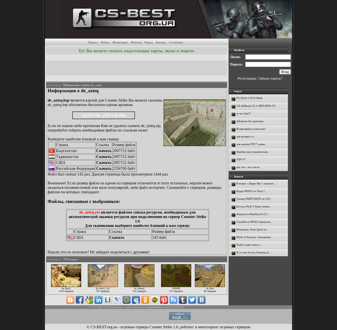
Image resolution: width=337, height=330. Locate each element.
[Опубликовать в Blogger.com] (70, 300)
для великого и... (246, 136)
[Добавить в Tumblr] (183, 300)
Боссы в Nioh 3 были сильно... (254, 206)
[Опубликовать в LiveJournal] (117, 300)
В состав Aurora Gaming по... (253, 252)
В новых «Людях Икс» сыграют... (256, 183)
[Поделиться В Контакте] (202, 300)
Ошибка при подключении (252, 151)
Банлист (161, 42)
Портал (93, 42)
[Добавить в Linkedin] (98, 300)
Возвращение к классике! (251, 128)
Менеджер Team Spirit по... (252, 229)
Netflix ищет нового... (249, 244)
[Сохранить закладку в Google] (89, 300)
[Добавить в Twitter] (192, 300)
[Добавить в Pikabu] (155, 300)
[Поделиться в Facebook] (80, 300)
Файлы (105, 42)
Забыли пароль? (270, 78)
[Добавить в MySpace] (136, 300)
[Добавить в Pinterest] (164, 300)
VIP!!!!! (241, 159)
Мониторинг (120, 42)
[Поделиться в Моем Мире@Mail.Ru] (127, 300)
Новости (136, 42)
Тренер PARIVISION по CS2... (254, 198)
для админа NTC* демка (250, 144)
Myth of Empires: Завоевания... (254, 237)
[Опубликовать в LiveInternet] (108, 300)
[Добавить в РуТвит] (173, 300)
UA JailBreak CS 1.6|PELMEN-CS (255, 105)
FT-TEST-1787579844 (249, 98)
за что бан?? (243, 113)
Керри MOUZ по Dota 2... (251, 191)
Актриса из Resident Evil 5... (253, 214)
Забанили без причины (249, 121)
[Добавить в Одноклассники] (145, 300)
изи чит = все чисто (248, 167)
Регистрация (247, 78)
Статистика (176, 42)
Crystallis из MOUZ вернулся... (254, 221)
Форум (148, 42)
